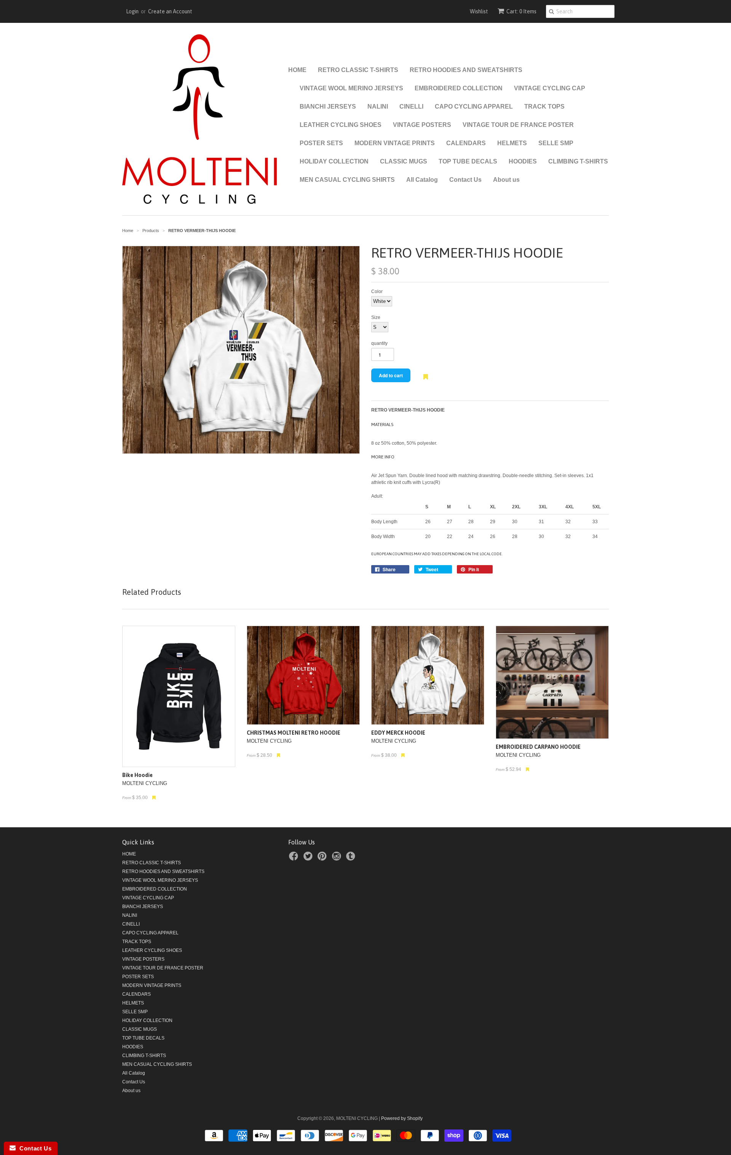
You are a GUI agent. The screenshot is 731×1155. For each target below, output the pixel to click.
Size (375, 317)
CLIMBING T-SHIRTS (578, 161)
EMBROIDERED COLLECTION (459, 88)
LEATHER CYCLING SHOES (340, 125)
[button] (426, 380)
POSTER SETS (321, 143)
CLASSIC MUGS (403, 161)
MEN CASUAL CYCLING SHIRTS (347, 179)
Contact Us (465, 179)
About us (506, 179)
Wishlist (479, 11)
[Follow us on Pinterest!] (323, 858)
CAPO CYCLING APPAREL (474, 106)
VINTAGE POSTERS (422, 125)
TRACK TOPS (544, 106)
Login (132, 11)
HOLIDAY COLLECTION (334, 161)
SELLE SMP (555, 143)
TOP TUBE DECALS (468, 161)
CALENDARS (466, 143)
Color (377, 291)
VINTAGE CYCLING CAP (549, 88)
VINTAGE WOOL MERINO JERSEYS (351, 88)
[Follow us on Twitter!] (309, 858)
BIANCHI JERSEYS (328, 106)
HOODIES (523, 161)
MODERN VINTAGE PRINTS (394, 143)
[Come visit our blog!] (352, 858)
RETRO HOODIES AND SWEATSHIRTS (466, 70)
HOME (297, 70)
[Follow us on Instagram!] (337, 858)
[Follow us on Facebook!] (294, 858)
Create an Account (170, 11)
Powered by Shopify (402, 1118)
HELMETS (512, 143)
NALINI (377, 106)
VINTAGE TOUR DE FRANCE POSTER (518, 125)
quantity (379, 343)
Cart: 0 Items (521, 11)
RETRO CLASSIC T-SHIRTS (358, 70)
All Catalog (422, 179)
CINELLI (411, 106)
